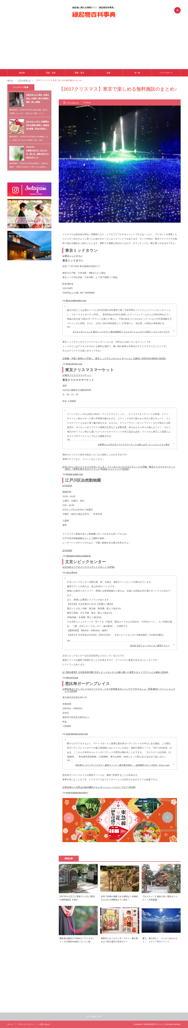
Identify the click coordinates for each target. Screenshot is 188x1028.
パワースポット (166, 73)
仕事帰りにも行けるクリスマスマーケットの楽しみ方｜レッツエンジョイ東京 (133, 444)
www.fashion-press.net (77, 734)
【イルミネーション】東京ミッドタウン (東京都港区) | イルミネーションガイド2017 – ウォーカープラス (120, 332)
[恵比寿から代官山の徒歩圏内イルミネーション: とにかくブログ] (99, 787)
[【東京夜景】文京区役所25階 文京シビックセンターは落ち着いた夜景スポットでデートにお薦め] (115, 672)
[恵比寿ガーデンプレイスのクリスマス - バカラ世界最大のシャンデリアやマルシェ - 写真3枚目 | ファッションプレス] (119, 691)
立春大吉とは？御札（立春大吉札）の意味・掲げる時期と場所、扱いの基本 (37, 98)
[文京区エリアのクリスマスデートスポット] (88, 567)
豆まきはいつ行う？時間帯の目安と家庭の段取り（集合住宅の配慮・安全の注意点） (37, 125)
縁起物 (22, 73)
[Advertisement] (94, 42)
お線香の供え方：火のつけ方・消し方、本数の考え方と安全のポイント (37, 154)
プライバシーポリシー (26, 1024)
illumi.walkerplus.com (76, 300)
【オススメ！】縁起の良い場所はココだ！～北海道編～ (159, 898)
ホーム (10, 1024)
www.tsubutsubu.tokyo (77, 792)
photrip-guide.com (74, 474)
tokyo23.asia (72, 677)
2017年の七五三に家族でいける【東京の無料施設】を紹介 (77, 898)
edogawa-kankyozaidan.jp (78, 556)
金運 (108, 73)
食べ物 (137, 73)
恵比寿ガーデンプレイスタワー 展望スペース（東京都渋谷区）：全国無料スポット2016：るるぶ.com (122, 765)
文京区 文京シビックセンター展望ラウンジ (149, 646)
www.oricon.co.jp (74, 363)
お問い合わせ (44, 1024)
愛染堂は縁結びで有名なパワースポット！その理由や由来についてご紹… (76, 940)
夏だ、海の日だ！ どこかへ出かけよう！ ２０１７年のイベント (159, 940)
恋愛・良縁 (51, 73)
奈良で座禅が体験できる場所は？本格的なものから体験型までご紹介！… (119, 898)
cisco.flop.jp (71, 572)
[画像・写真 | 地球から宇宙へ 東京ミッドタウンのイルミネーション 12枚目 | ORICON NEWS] (114, 358)
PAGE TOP (96, 1016)
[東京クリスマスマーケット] (76, 375)
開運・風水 (79, 73)
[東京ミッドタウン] (72, 256)
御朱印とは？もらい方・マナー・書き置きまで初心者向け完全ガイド (119, 940)
